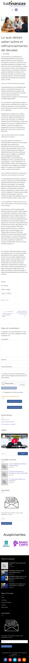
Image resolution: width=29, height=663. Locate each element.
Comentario (5, 339)
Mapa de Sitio (4, 607)
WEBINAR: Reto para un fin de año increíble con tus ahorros (18, 578)
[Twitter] (14, 660)
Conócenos (4, 600)
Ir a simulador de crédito (13, 401)
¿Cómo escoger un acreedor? (8, 424)
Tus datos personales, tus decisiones (17, 480)
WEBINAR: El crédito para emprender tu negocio (17, 584)
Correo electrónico (7, 366)
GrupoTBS (17, 655)
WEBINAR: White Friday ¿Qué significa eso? (16, 571)
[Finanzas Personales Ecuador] (14, 4)
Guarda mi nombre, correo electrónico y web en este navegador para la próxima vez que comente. (14, 375)
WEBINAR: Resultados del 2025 (17, 563)
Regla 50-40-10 (5, 419)
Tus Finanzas (6, 53)
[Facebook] (5, 660)
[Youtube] (19, 660)
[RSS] (24, 660)
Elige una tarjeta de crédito (7, 421)
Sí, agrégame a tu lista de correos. (13, 392)
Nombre (4, 359)
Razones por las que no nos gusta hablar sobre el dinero (7, 314)
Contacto (3, 605)
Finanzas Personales (6, 602)
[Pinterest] (9, 660)
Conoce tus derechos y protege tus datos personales (18, 472)
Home (2, 597)
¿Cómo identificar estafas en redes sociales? (18, 464)
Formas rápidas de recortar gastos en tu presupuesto (22, 314)
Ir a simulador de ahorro (13, 407)
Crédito (3, 293)
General (9, 293)
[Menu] (16, 10)
